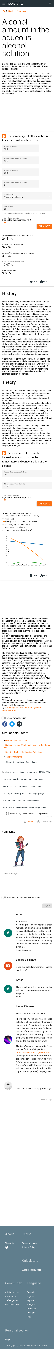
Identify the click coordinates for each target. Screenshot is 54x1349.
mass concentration (21, 786)
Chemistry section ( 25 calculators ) (22, 762)
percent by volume (20, 794)
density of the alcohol (29, 779)
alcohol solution (19, 772)
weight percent (41, 808)
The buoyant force (13, 757)
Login (7, 1339)
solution (6, 801)
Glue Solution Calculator (16, 740)
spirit (13, 801)
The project (10, 1243)
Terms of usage (29, 1243)
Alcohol (8, 772)
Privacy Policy (28, 1247)
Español (30, 1300)
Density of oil (11, 752)
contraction (7, 779)
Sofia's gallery (11, 1300)
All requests (10, 1296)
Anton (30, 821)
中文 (29, 1317)
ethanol (41, 779)
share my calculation (16, 718)
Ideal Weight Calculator (31, 752)
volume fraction (8, 808)
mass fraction (36, 786)
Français (31, 1304)
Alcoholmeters (31, 772)
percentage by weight (36, 794)
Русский (31, 1312)
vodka (19, 801)
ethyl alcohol (7, 786)
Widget (45, 281)
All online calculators (31, 1270)
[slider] (16, 222)
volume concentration (31, 801)
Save (33, 281)
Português (31, 1308)
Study (11, 11)
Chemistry (21, 11)
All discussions (12, 1292)
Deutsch (30, 1292)
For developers (12, 1304)
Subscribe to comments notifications (23, 897)
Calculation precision (12, 218)
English (30, 1296)
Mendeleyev (7, 794)
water (31, 808)
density (16, 779)
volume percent (22, 808)
